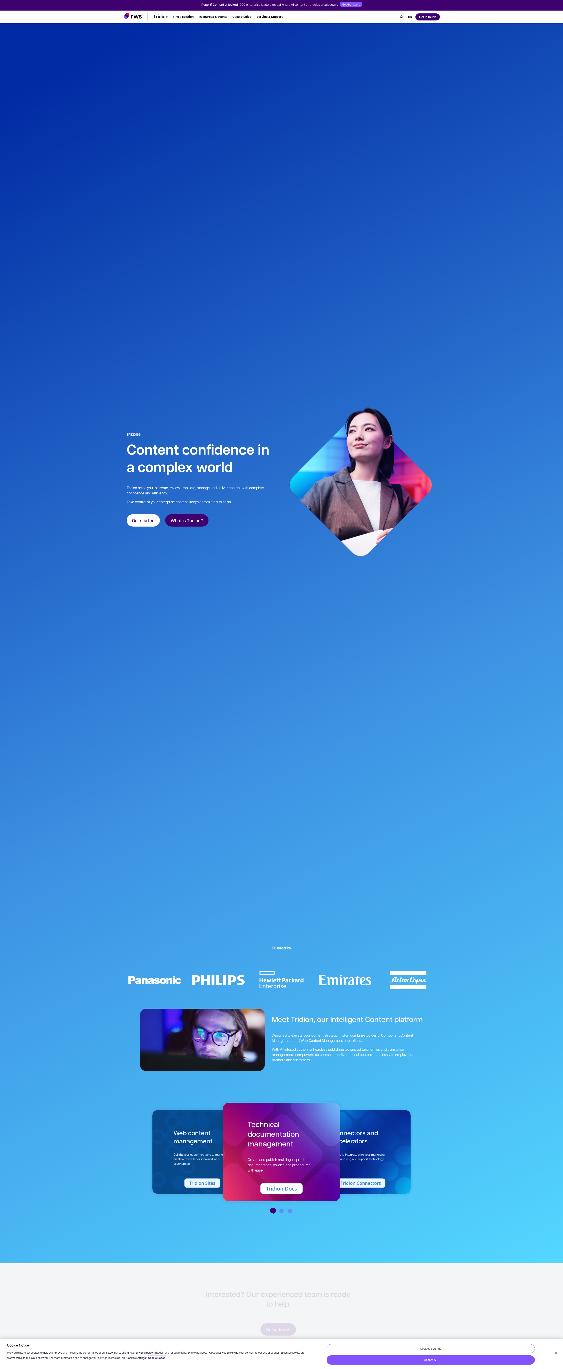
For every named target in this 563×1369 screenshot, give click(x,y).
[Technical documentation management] (273, 1211)
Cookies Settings (430, 1349)
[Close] (556, 1353)
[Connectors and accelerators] (281, 1211)
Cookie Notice (156, 1358)
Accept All (430, 1360)
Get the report (351, 4)
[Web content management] (290, 1211)
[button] (132, 16)
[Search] (401, 17)
